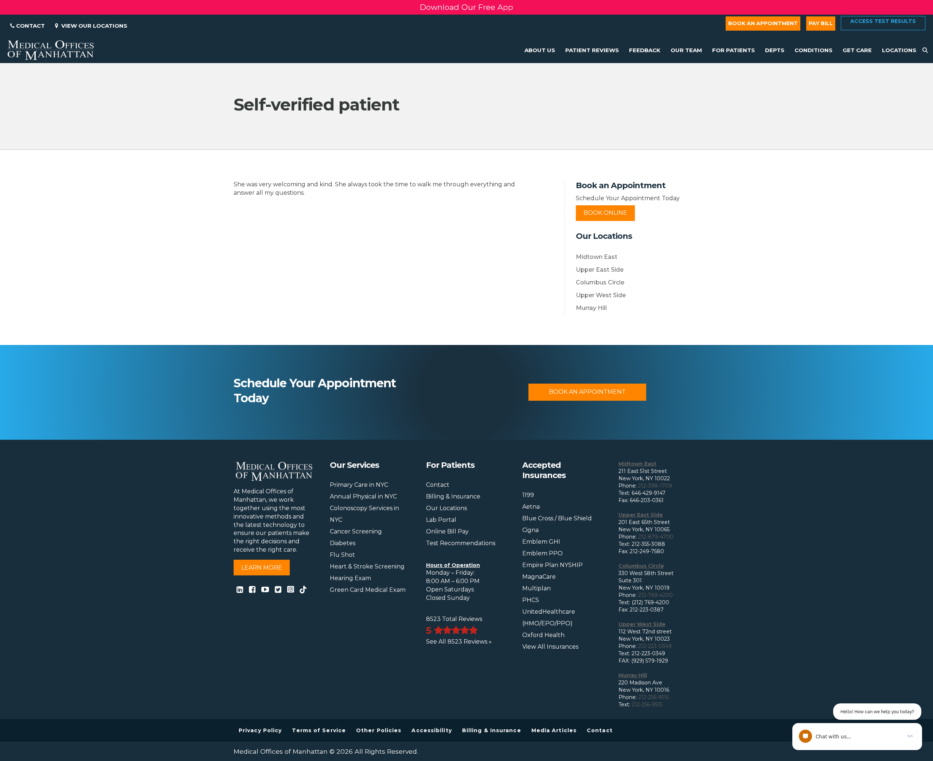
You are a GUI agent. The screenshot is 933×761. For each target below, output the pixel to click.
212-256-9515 (653, 697)
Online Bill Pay (447, 531)
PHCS (530, 600)
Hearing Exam (350, 578)
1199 (528, 495)
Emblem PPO (542, 553)
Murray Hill (591, 307)
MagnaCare (539, 576)
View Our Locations (92, 25)
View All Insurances (550, 646)
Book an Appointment (763, 23)
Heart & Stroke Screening (367, 566)
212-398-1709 (655, 485)
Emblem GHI (541, 541)
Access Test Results (883, 21)
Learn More (261, 567)
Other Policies (378, 730)
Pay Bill (821, 23)
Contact (30, 25)
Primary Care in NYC (359, 484)
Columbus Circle (600, 282)
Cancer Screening (356, 531)
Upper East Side (600, 269)
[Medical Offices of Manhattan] (50, 49)
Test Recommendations (460, 543)
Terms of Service (319, 730)
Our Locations (446, 508)
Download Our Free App (466, 7)
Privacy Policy (260, 730)
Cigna (530, 530)
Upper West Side (601, 295)
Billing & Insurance (453, 496)
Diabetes (342, 543)
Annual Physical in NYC (363, 496)
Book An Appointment (587, 391)
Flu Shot (342, 554)
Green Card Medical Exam (368, 589)
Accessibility (431, 730)
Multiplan (536, 588)
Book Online (605, 212)
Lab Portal (441, 519)
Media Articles (554, 730)
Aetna (531, 506)
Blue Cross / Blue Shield (557, 518)
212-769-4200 (655, 595)
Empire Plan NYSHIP (552, 565)
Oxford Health (543, 635)
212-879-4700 (656, 536)
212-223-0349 (655, 646)
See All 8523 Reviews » (459, 641)
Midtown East (596, 256)
